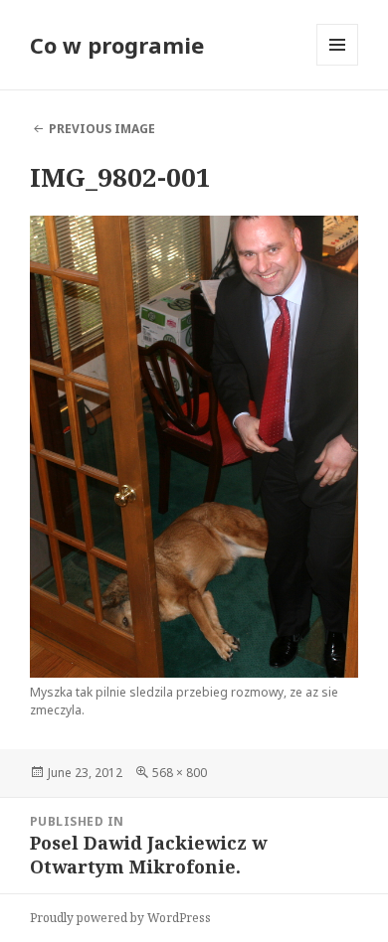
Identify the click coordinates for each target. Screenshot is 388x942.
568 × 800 (179, 772)
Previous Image (102, 128)
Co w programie (117, 45)
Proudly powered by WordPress (120, 917)
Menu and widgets (337, 65)
